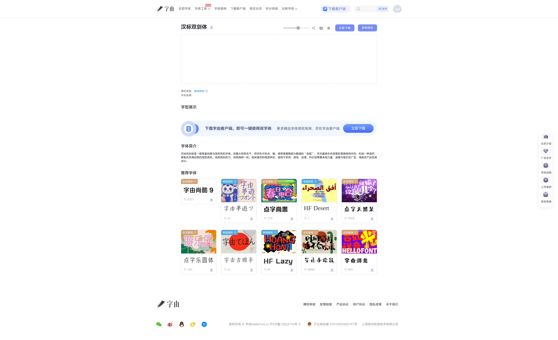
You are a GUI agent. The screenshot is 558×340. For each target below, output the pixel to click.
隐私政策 (375, 304)
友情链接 (326, 304)
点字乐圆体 (198, 260)
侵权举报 (309, 304)
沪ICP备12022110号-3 (285, 324)
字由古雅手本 (238, 262)
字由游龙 (356, 260)
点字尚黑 (276, 208)
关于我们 (392, 304)
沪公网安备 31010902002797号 (335, 324)
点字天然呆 (359, 209)
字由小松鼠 (319, 260)
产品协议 (342, 304)
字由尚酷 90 (198, 209)
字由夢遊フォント (238, 210)
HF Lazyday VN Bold (278, 261)
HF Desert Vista (316, 209)
